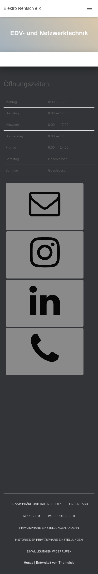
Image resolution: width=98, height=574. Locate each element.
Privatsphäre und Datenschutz (35, 504)
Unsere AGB (78, 504)
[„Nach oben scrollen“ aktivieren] (89, 564)
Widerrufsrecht (61, 516)
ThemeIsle (66, 562)
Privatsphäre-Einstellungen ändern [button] (49, 527)
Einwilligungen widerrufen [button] (49, 551)
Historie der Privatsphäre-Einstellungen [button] (49, 539)
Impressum (31, 516)
